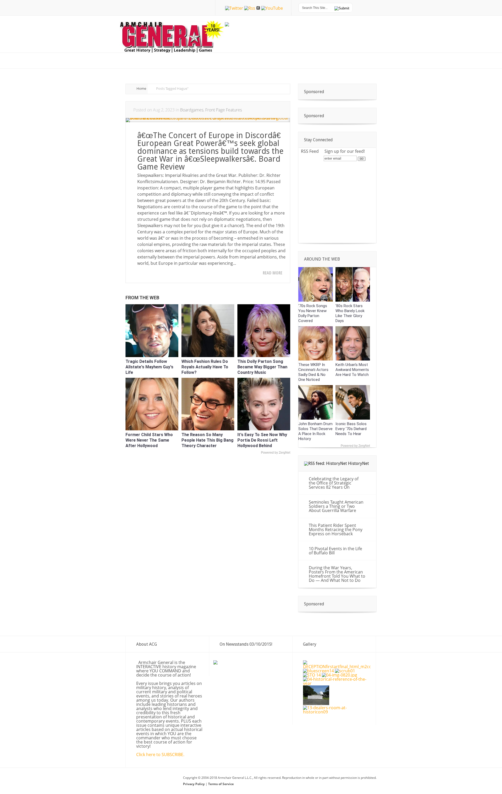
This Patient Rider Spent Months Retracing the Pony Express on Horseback (335, 529)
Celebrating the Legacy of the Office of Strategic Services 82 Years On (333, 483)
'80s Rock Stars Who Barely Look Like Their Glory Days (349, 313)
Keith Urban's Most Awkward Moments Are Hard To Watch (352, 369)
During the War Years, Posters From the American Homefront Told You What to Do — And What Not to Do (337, 574)
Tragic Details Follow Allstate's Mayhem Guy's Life (149, 367)
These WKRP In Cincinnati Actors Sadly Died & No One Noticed (313, 372)
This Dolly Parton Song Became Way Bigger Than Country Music (262, 367)
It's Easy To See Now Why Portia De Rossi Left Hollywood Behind (262, 440)
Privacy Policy (194, 784)
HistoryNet (358, 463)
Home (141, 88)
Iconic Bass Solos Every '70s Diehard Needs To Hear (351, 428)
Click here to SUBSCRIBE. (160, 754)
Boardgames (191, 110)
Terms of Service (221, 784)
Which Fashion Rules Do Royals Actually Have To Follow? (204, 367)
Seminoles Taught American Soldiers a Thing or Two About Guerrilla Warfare (336, 506)
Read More (272, 273)
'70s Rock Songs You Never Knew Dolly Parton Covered (312, 313)
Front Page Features (223, 110)
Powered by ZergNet (275, 452)
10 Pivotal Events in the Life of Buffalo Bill (335, 551)
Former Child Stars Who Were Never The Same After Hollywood (149, 440)
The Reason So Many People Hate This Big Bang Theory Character (207, 440)
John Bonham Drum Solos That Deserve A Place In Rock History (315, 431)
